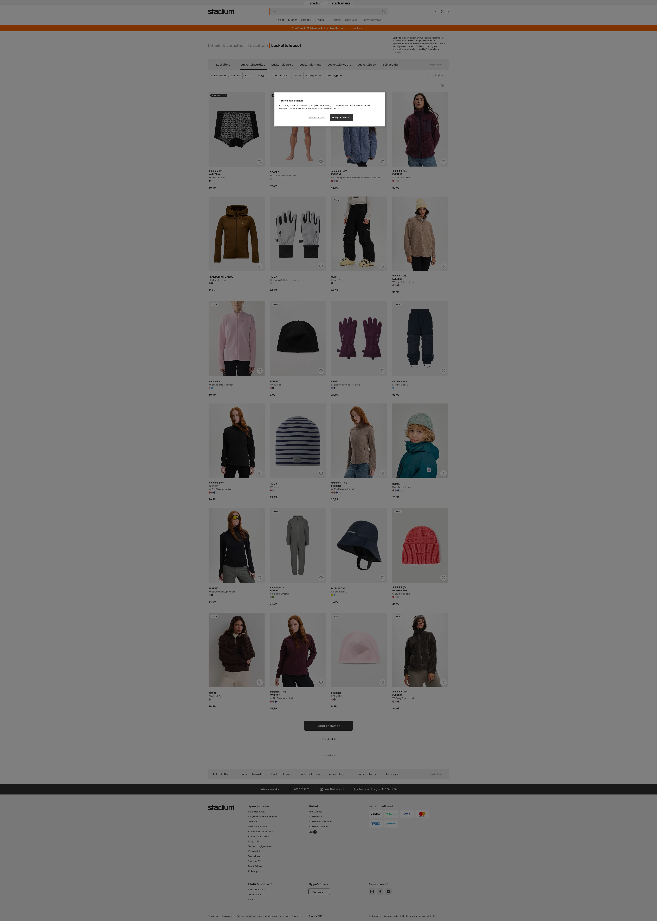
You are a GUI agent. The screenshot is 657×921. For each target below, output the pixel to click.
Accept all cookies (341, 117)
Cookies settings (316, 117)
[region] (329, 109)
